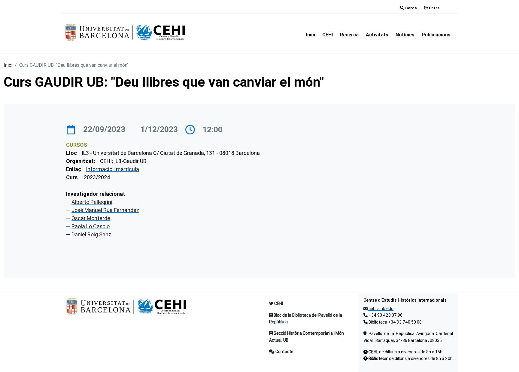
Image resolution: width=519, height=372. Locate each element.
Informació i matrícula (112, 169)
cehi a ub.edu (380, 308)
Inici (310, 35)
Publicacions (436, 35)
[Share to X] (447, 249)
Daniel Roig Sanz (91, 234)
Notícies (405, 35)
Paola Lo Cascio (90, 226)
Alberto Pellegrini (91, 201)
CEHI (327, 35)
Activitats (377, 35)
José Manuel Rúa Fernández (105, 210)
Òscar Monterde (90, 218)
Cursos (76, 144)
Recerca (349, 35)
